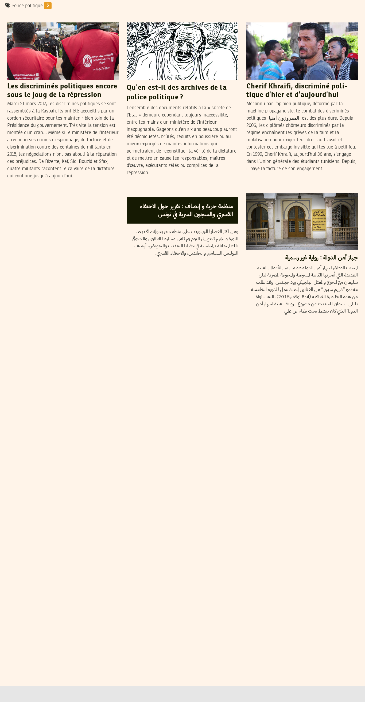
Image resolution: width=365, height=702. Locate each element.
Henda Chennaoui (47, 17)
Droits (16, 17)
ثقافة (254, 188)
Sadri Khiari (165, 17)
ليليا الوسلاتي (162, 192)
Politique (138, 17)
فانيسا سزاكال (278, 188)
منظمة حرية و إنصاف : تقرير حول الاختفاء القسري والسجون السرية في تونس (186, 210)
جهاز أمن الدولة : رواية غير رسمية (321, 257)
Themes (137, 192)
